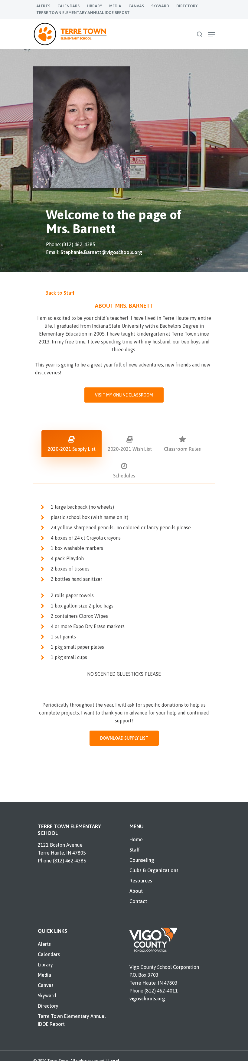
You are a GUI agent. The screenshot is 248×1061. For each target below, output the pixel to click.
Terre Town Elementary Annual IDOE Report (72, 1020)
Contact (138, 901)
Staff (134, 849)
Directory (48, 1006)
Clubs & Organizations (153, 870)
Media (44, 975)
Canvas (46, 985)
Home (136, 839)
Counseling (141, 860)
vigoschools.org (147, 998)
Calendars (49, 954)
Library (45, 964)
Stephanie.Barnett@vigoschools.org (101, 252)
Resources (140, 880)
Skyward (47, 995)
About (136, 891)
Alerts (44, 944)
